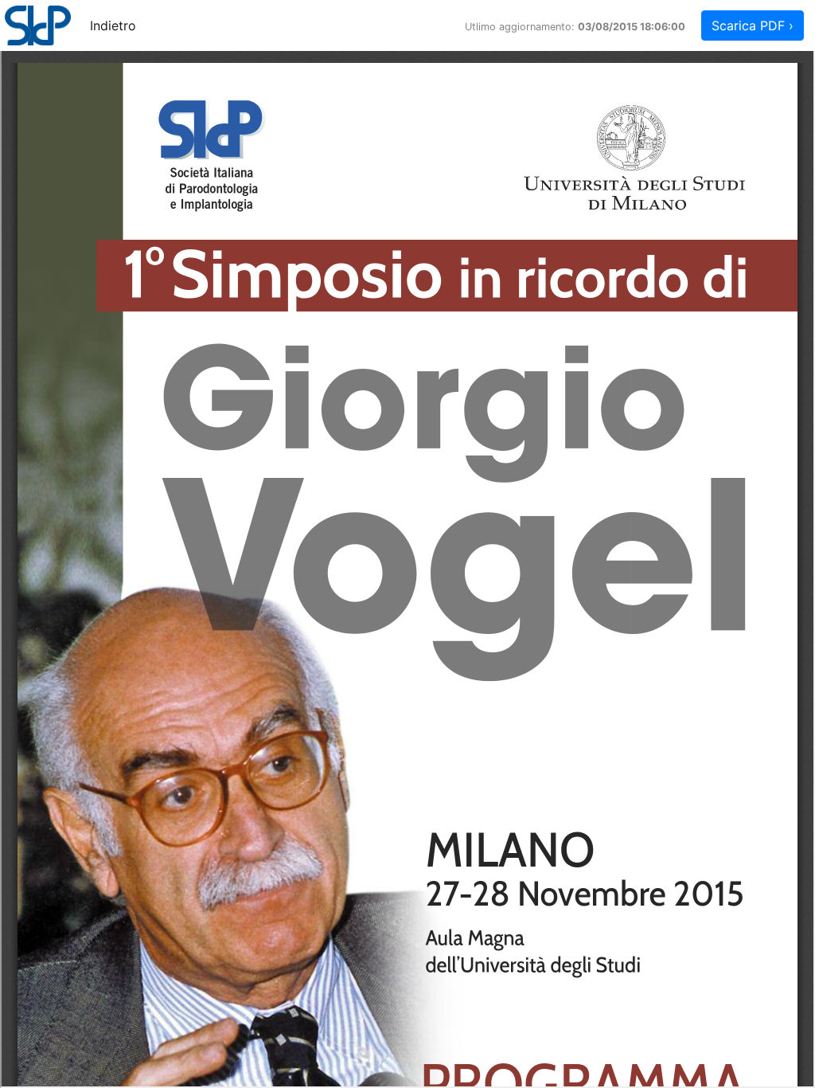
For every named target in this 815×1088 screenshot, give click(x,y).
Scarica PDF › (753, 25)
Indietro (113, 25)
